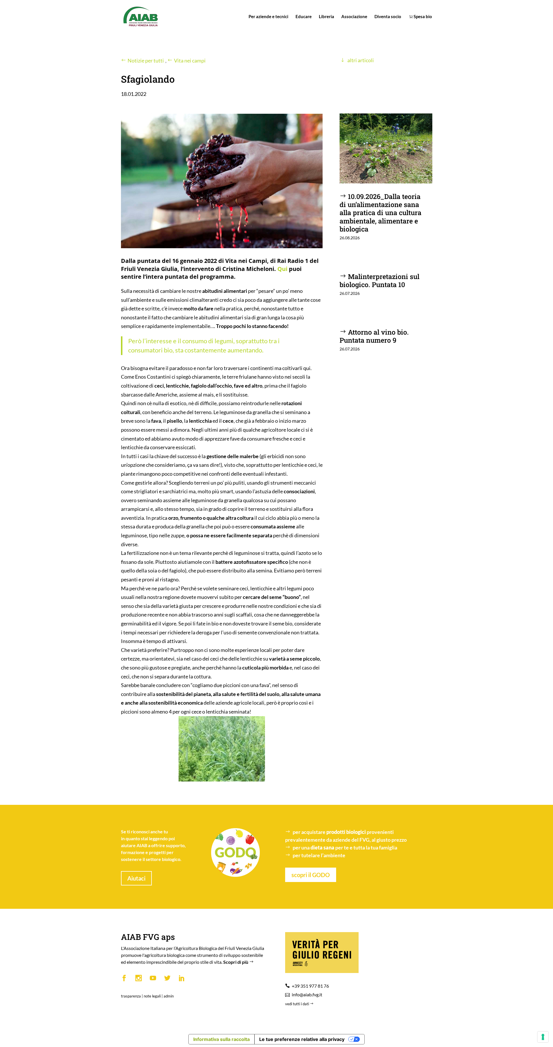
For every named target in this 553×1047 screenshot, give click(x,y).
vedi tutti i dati (297, 1004)
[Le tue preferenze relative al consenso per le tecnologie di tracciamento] (542, 1036)
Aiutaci (136, 878)
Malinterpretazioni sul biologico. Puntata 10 (379, 280)
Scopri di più (236, 962)
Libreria (326, 16)
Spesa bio (422, 16)
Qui (282, 269)
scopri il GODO (310, 874)
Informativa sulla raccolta (221, 1039)
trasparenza (131, 996)
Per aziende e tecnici (268, 16)
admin (169, 996)
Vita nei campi (190, 60)
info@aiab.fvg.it (307, 994)
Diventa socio (387, 16)
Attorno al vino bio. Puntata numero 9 (374, 335)
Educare (304, 16)
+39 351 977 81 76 (310, 986)
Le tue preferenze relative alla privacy (301, 1039)
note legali (152, 996)
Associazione (354, 16)
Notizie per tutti (146, 60)
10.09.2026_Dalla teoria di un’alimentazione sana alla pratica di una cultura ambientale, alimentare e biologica (380, 212)
